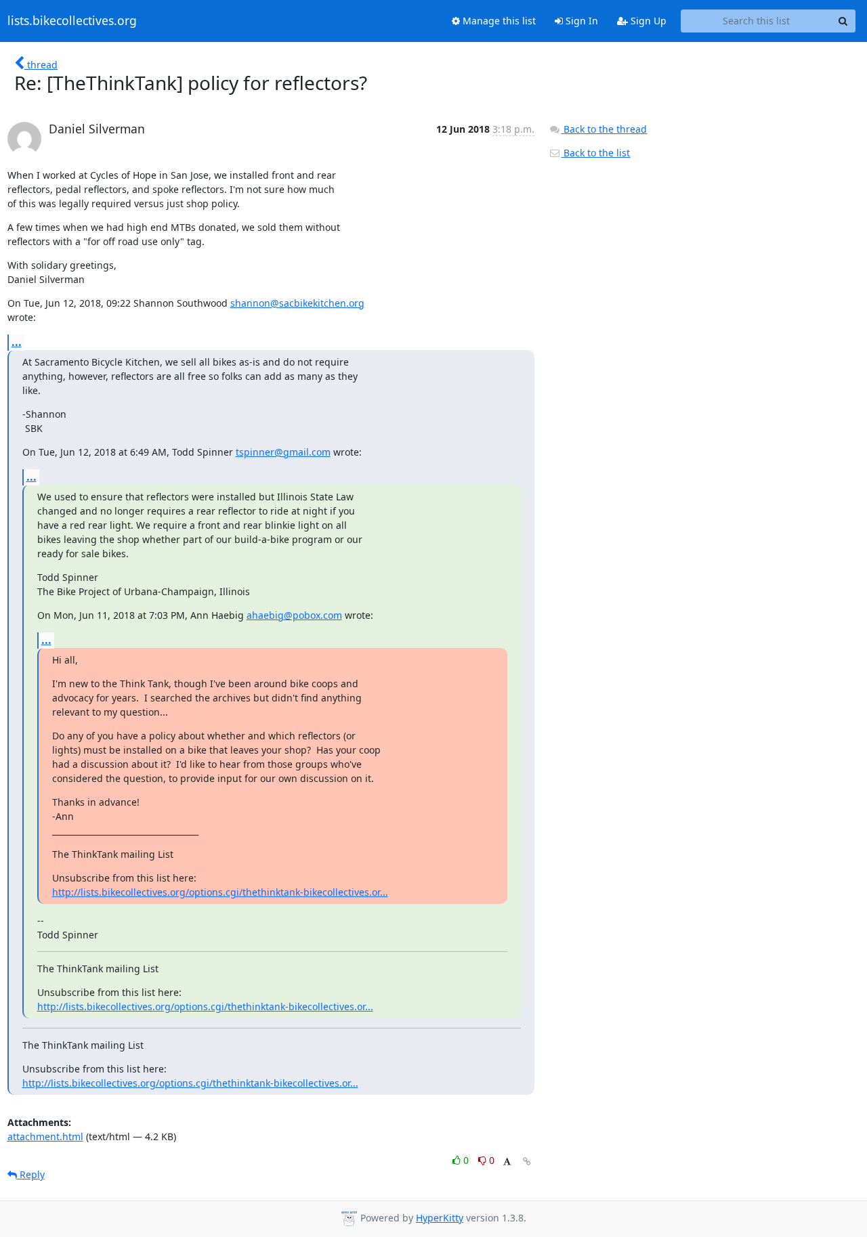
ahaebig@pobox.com (294, 615)
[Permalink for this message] (527, 1161)
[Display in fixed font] (507, 1162)
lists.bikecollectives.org (72, 21)
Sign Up (647, 20)
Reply (31, 1174)
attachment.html (45, 1136)
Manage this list (498, 20)
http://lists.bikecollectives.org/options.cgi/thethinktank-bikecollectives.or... (220, 892)
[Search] (843, 20)
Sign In (580, 20)
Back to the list (595, 152)
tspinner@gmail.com (283, 452)
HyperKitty (439, 1217)
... (17, 341)
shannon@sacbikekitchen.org (297, 303)
